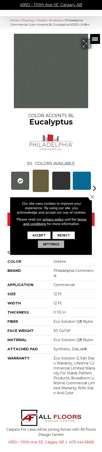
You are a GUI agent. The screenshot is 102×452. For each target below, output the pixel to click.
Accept (39, 235)
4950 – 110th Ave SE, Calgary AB (51, 4)
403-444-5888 (81, 442)
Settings (51, 244)
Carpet (41, 20)
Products (55, 20)
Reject (63, 235)
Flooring (27, 20)
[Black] (61, 180)
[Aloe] (40, 180)
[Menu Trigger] (95, 39)
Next (94, 180)
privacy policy (53, 219)
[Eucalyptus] (20, 180)
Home (14, 20)
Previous (7, 180)
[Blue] (82, 180)
